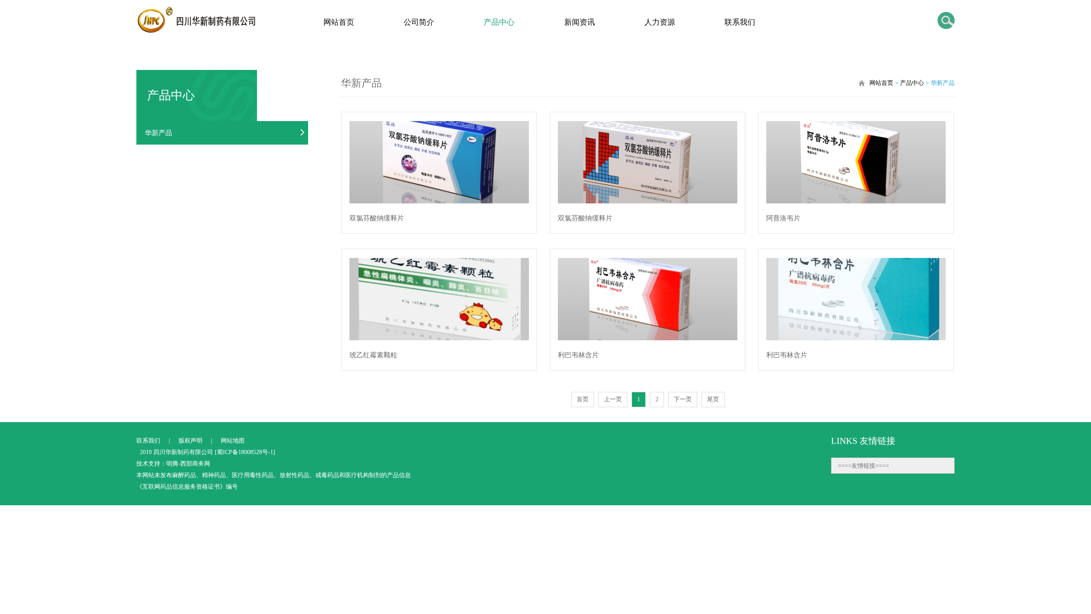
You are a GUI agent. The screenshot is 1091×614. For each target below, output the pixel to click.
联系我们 (739, 22)
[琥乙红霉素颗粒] (439, 299)
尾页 (713, 399)
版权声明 (190, 440)
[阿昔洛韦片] (856, 162)
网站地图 (233, 440)
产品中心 (499, 22)
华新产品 (158, 132)
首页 (583, 399)
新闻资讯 (579, 22)
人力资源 (659, 22)
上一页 (613, 399)
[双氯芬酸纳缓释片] (439, 162)
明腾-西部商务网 (188, 463)
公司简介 (419, 22)
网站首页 (338, 22)
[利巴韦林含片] (648, 299)
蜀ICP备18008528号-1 (245, 452)
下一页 (683, 399)
